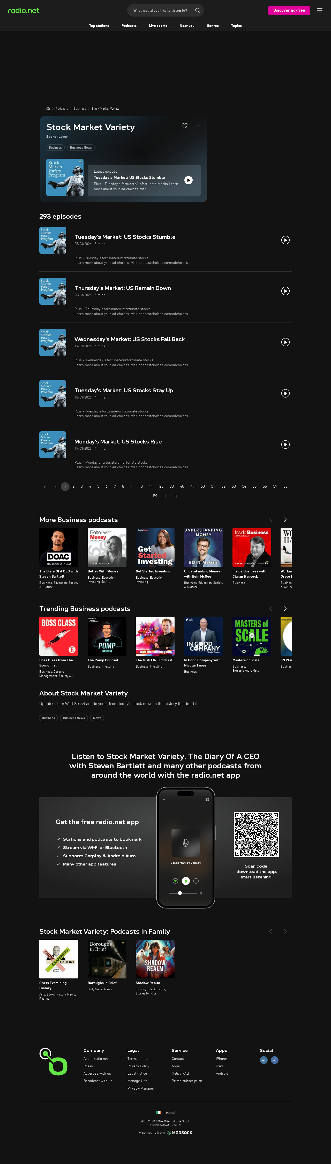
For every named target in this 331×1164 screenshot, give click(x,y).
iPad (219, 1066)
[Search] (197, 10)
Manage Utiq (137, 1081)
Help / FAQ (180, 1073)
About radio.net (96, 1059)
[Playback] (188, 180)
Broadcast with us (98, 1081)
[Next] (285, 517)
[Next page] (165, 496)
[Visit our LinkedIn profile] (264, 1060)
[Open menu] (320, 10)
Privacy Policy (138, 1066)
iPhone (221, 1059)
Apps (176, 1066)
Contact (178, 1059)
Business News (81, 147)
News (97, 718)
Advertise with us (97, 1073)
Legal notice (137, 1073)
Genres (213, 26)
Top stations (99, 26)
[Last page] (176, 496)
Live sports (158, 26)
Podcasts (129, 26)
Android (222, 1073)
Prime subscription (187, 1081)
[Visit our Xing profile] (275, 1060)
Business (55, 147)
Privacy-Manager (140, 1088)
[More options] (198, 126)
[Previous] (270, 517)
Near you (187, 26)
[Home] (48, 108)
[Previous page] (56, 487)
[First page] (45, 487)
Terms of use (137, 1059)
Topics (236, 26)
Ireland (168, 1113)
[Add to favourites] (184, 125)
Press (88, 1066)
